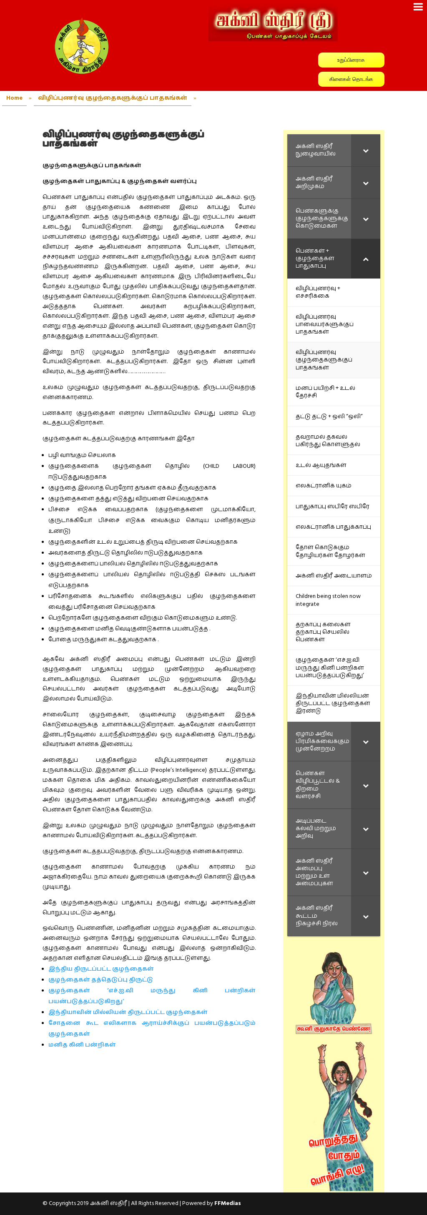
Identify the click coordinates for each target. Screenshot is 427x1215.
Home (14, 98)
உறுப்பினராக (351, 60)
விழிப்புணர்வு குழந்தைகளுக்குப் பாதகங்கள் (112, 98)
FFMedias (227, 1203)
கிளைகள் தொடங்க (351, 79)
